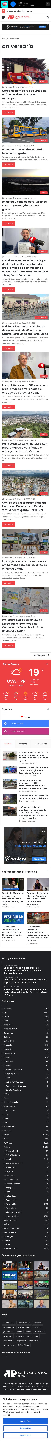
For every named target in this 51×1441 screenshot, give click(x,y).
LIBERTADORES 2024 (14, 1082)
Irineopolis (37, 1323)
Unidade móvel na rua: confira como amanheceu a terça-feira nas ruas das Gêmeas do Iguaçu (33, 756)
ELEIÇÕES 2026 (12, 1155)
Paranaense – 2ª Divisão (15, 1086)
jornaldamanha (8, 1327)
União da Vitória (12, 1216)
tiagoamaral (21, 1341)
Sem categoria (10, 1232)
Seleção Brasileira (13, 1090)
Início (6, 38)
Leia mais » (8, 112)
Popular (7, 744)
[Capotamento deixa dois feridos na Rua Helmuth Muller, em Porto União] (41, 1294)
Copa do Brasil (11, 1074)
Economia (8, 1045)
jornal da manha (24, 1327)
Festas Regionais (11, 1102)
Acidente (7, 1008)
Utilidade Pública (11, 1249)
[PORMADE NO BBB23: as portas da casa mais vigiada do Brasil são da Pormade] (10, 770)
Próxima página (38, 655)
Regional (7, 1159)
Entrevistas (8, 1061)
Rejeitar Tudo (25, 1435)
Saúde (6, 1224)
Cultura (7, 1037)
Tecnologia (8, 1236)
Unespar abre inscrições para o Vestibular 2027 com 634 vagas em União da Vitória (12, 932)
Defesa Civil (9, 1041)
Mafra (8, 1192)
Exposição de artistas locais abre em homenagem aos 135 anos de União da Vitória (24, 564)
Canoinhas (10, 1175)
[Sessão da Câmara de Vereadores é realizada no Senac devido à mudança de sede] (13, 884)
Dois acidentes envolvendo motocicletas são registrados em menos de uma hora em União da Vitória (38, 933)
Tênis (7, 1094)
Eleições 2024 (9, 1053)
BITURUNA (10, 1167)
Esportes (7, 1065)
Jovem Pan (37, 1327)
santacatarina (8, 1341)
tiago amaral (33, 1341)
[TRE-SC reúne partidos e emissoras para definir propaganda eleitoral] (9, 1294)
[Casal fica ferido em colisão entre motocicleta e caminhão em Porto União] (41, 1275)
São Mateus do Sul (13, 1212)
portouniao (7, 1336)
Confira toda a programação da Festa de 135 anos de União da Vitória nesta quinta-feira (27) (24, 506)
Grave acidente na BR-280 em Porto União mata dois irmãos (33, 797)
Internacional (9, 1110)
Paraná (7, 1139)
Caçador (9, 1171)
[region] (25, 1418)
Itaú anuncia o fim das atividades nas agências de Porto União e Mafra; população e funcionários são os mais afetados (33, 813)
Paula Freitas (10, 1200)
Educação (8, 1049)
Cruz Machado (11, 1179)
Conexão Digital (10, 1029)
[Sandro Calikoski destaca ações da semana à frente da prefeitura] (41, 1304)
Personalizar (25, 1428)
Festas (6, 1098)
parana (19, 1332)
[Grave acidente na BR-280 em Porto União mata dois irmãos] (10, 799)
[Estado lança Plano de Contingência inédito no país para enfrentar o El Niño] (25, 1304)
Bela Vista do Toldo (13, 1163)
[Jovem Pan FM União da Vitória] (19, 17)
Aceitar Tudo (25, 1421)
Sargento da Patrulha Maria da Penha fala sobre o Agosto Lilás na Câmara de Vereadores (37, 899)
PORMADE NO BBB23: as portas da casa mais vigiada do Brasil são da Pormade (33, 770)
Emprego (7, 1057)
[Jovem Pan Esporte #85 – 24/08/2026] (9, 1285)
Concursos (8, 1025)
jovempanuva (8, 1332)
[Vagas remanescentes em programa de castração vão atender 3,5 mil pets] (9, 1304)
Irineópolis (9, 1188)
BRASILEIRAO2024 (13, 1070)
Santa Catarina (10, 1220)
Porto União (10, 1204)
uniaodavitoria (8, 1345)
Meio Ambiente (10, 1127)
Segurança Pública (11, 1228)
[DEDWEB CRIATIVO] (25, 26)
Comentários (41, 744)
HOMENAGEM (9, 1106)
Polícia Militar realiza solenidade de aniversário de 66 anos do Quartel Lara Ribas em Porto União (25, 330)
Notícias (7, 1135)
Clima (6, 1021)
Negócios (7, 1131)
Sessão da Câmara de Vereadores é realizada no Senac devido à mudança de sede (12, 899)
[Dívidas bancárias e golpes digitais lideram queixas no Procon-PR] (25, 1285)
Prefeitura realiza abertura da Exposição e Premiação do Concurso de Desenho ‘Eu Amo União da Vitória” (22, 625)
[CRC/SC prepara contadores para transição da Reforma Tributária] (9, 1265)
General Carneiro (12, 1184)
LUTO (6, 1122)
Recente (23, 744)
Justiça (7, 1114)
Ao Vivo (7, 1017)
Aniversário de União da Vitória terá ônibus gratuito (23, 151)
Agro (5, 1012)
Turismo (7, 1245)
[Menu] (3, 18)
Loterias (7, 1118)
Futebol (8, 1078)
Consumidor (9, 1033)
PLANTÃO (8, 1143)
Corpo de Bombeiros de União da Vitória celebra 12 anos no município (24, 94)
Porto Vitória (10, 1208)
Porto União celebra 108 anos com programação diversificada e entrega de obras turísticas (25, 388)
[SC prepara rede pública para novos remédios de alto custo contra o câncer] (41, 1285)
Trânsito (7, 1241)
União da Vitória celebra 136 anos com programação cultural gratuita (24, 205)
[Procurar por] (47, 18)
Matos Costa (11, 1196)
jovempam (8, 87)
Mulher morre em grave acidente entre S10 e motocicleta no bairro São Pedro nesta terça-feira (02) (33, 784)
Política (7, 1147)
